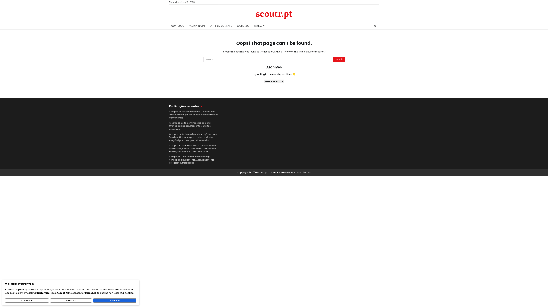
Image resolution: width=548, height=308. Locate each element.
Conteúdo (177, 26)
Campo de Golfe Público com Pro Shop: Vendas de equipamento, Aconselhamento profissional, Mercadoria (191, 159)
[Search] (375, 26)
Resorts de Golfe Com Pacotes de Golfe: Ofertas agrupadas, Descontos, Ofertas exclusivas (190, 125)
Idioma (257, 26)
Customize (27, 300)
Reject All (70, 300)
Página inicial (197, 26)
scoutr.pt (274, 13)
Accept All (114, 300)
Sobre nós (243, 26)
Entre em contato (220, 26)
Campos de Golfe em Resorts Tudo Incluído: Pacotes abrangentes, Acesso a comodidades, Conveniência (193, 114)
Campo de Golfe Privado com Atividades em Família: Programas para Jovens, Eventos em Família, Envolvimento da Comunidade (192, 148)
